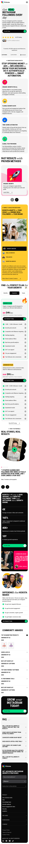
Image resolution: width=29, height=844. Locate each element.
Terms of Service (6, 832)
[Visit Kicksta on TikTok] (13, 841)
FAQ (3, 800)
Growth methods (6, 804)
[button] (26, 2)
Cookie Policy (6, 834)
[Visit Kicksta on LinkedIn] (9, 841)
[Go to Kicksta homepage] (5, 2)
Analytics (4, 811)
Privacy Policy (6, 830)
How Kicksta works (7, 797)
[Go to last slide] (3, 487)
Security (4, 809)
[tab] (5, 293)
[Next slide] (17, 200)
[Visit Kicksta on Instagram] (3, 841)
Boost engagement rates (8, 806)
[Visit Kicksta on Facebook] (6, 841)
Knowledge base (6, 802)
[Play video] (14, 449)
